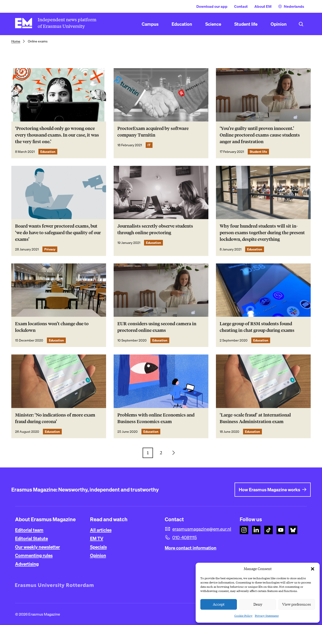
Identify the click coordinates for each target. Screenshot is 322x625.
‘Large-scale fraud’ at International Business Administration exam (255, 418)
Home (15, 41)
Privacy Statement (267, 615)
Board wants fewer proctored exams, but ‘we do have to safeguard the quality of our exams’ (58, 232)
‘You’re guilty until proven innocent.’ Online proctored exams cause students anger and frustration (260, 135)
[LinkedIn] (256, 530)
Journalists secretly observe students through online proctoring (155, 229)
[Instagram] (244, 530)
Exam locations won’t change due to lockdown (52, 327)
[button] (312, 569)
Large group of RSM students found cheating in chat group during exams (257, 327)
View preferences (296, 604)
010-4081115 (184, 537)
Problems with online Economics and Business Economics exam (155, 418)
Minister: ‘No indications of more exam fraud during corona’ (55, 418)
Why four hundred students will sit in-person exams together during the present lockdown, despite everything (262, 232)
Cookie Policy (243, 615)
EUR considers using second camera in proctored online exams (156, 327)
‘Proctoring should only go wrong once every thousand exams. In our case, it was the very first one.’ (57, 135)
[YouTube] (281, 530)
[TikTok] (268, 530)
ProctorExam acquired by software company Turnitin (153, 132)
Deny (257, 604)
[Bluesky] (293, 530)
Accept (219, 604)
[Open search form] (301, 24)
